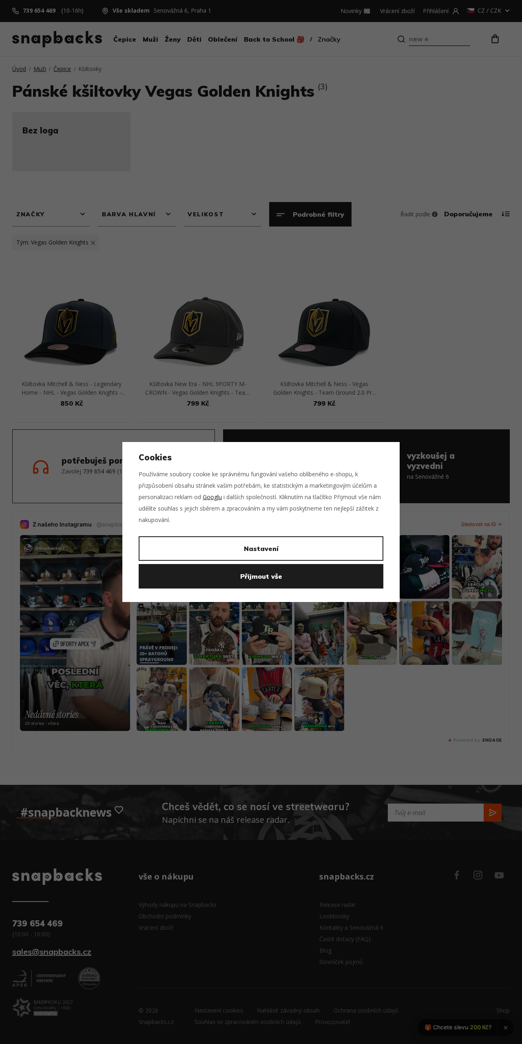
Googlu (212, 497)
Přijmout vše (261, 576)
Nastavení (261, 548)
